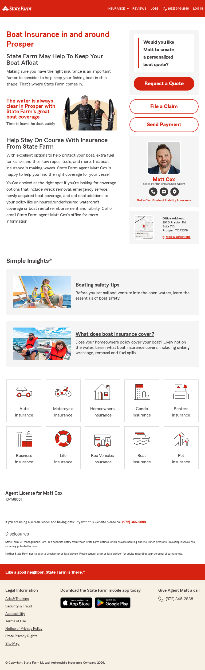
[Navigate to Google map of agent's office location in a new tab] (174, 191)
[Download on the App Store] (76, 602)
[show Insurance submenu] (127, 8)
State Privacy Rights (21, 636)
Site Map (12, 644)
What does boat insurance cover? (115, 334)
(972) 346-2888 (178, 8)
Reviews (139, 8)
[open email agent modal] (164, 192)
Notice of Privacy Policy (23, 629)
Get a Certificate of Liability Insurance (164, 200)
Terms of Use (15, 621)
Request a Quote (164, 83)
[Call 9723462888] (153, 191)
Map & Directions (178, 236)
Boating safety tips (97, 285)
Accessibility (15, 614)
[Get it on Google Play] (113, 602)
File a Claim (164, 106)
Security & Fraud (18, 606)
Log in (198, 8)
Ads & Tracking (17, 599)
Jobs (155, 8)
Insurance (116, 8)
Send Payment (164, 124)
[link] (17, 8)
